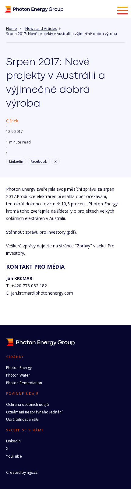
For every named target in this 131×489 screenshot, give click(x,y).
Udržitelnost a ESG (22, 419)
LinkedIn (13, 441)
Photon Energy (19, 367)
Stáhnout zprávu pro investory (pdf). (41, 232)
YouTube (14, 456)
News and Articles (41, 28)
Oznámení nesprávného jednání (34, 412)
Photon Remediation (24, 382)
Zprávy (83, 246)
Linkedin (16, 161)
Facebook (38, 161)
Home (11, 28)
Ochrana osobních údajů (27, 404)
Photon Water (18, 375)
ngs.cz (32, 472)
